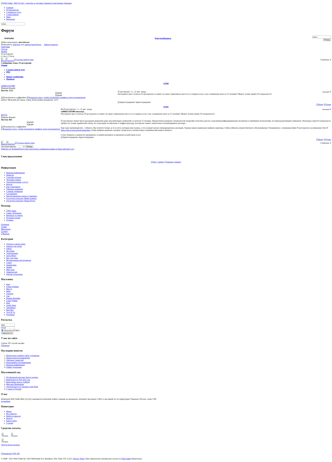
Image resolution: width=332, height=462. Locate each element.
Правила (167, 38)
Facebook (5, 224)
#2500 (166, 83)
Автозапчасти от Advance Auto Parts (22, 387)
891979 (4, 115)
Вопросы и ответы (14, 215)
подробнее (5, 401)
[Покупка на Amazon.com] (173, 162)
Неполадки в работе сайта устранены (22, 355)
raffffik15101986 (8, 86)
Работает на (6, 149)
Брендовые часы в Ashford (18, 382)
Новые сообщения (14, 77)
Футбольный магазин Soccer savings (22, 377)
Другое (4, 49)
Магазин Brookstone (15, 384)
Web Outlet (126, 459)
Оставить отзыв (13, 218)
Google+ (4, 231)
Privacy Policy (79, 459)
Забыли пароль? (51, 44)
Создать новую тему (15, 70)
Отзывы (9, 220)
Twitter (4, 227)
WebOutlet (5, 47)
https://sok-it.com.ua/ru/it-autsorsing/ (76, 130)
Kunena (15, 149)
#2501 (166, 107)
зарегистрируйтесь (33, 44)
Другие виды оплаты (10, 445)
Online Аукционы (14, 367)
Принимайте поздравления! (18, 362)
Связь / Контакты (14, 213)
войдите (16, 44)
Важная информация (15, 365)
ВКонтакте (6, 229)
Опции (4, 65)
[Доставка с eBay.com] (158, 162)
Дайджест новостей (15, 360)
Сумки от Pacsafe (13, 389)
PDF (8, 72)
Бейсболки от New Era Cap (18, 380)
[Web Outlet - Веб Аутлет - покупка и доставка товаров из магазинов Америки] (36, 3)
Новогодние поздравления (18, 358)
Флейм (4, 51)
